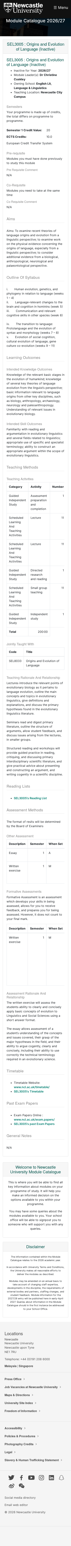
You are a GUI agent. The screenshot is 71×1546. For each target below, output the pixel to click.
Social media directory (20, 1497)
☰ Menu (61, 7)
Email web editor (16, 1505)
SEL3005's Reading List (30, 798)
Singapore (26, 1366)
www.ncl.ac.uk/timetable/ (32, 1087)
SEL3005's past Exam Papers (34, 1124)
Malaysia (11, 1366)
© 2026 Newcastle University (25, 1512)
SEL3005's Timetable (29, 1091)
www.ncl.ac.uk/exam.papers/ (34, 1119)
